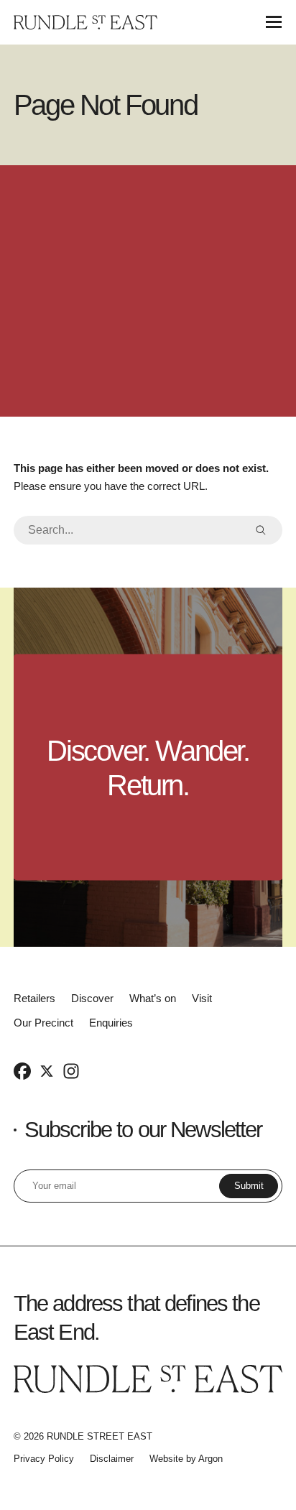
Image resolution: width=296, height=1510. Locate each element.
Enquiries (111, 1022)
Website (166, 1458)
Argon (210, 1458)
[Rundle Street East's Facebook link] (22, 1070)
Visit (202, 998)
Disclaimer (112, 1458)
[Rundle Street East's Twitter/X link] (46, 1070)
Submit (249, 1185)
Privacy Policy (44, 1458)
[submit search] (260, 530)
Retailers (34, 998)
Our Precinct (43, 1022)
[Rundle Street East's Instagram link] (71, 1070)
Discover (92, 998)
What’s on (152, 998)
